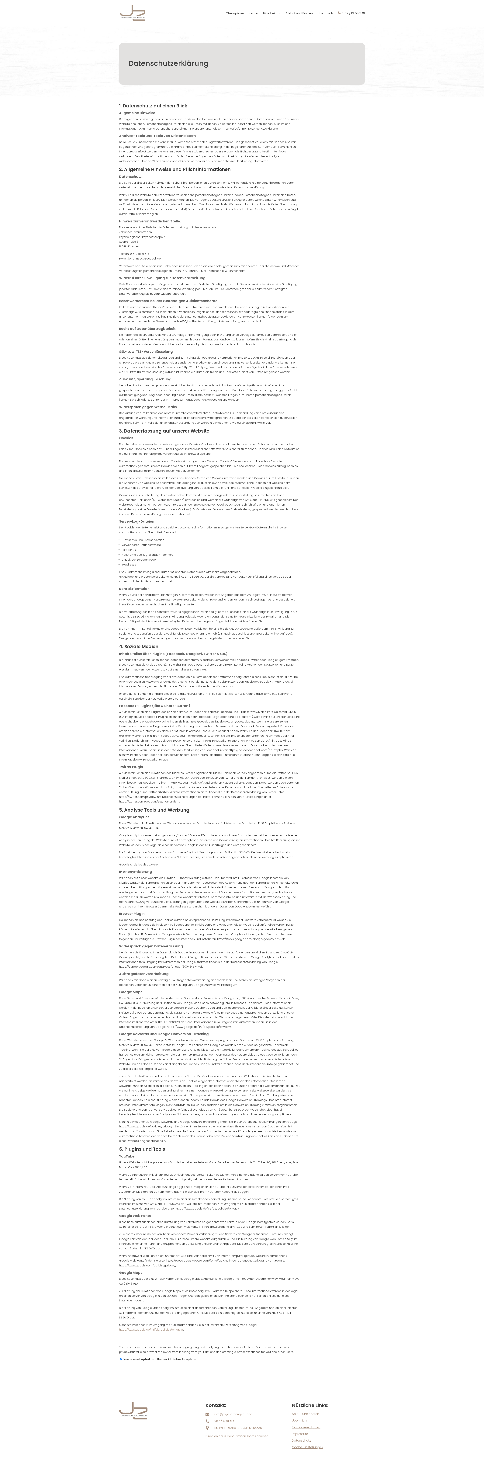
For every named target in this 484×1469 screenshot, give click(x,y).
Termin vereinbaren (306, 1427)
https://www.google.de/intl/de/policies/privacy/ (151, 1329)
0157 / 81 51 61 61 (353, 13)
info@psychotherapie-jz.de (233, 1414)
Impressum (300, 1434)
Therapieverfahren (240, 14)
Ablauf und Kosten (299, 14)
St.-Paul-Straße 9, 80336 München (238, 1428)
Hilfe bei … (270, 14)
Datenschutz (301, 1440)
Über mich (325, 14)
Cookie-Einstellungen (307, 1447)
